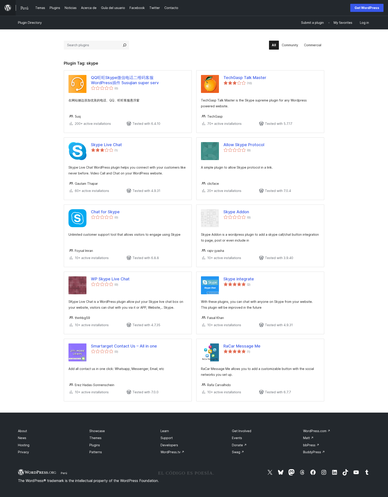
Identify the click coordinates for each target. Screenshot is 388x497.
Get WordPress (367, 8)
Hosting (23, 445)
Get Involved (241, 431)
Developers (169, 445)
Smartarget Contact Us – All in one (124, 346)
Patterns (95, 452)
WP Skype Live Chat (110, 279)
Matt (308, 438)
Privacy (23, 452)
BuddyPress (314, 452)
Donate (239, 445)
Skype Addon (236, 211)
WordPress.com (316, 431)
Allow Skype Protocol (243, 144)
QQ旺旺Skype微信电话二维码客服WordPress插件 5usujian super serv (125, 80)
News (22, 438)
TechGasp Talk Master (244, 77)
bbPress (311, 445)
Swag (238, 452)
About (22, 431)
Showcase (97, 431)
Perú (64, 473)
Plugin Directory (30, 22)
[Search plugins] (124, 45)
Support (167, 438)
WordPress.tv (172, 452)
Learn (165, 431)
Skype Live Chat (106, 144)
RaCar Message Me (241, 346)
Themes (95, 438)
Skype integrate (238, 279)
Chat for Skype (105, 211)
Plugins (94, 445)
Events (237, 438)
